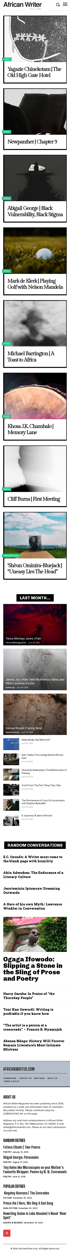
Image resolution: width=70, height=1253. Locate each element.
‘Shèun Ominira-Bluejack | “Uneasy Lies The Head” (34, 568)
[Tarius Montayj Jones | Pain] (35, 624)
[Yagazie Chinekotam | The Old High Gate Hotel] (35, 39)
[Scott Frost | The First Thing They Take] (11, 790)
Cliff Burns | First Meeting (33, 499)
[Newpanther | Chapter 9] (35, 112)
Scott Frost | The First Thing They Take (41, 785)
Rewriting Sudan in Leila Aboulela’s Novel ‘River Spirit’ (34, 1215)
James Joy (10, 687)
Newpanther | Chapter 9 (32, 142)
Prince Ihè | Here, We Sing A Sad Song (28, 1203)
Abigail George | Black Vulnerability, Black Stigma (35, 211)
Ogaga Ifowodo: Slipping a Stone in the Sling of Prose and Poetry (32, 968)
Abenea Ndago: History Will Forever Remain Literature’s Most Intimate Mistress (33, 1045)
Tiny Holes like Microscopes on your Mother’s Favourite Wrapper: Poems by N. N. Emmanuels (35, 1169)
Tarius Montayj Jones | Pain (23, 638)
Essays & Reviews (11, 555)
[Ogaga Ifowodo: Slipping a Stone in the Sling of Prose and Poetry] (35, 934)
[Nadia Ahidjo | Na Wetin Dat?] (11, 744)
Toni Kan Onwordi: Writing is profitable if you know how (28, 1011)
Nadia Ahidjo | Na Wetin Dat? (36, 740)
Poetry (6, 132)
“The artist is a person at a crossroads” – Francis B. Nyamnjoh (32, 1027)
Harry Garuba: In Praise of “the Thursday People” (29, 995)
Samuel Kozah (12, 732)
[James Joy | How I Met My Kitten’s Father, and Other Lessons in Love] (35, 669)
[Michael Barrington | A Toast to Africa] (35, 324)
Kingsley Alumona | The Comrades (26, 1193)
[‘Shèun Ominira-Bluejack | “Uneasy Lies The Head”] (35, 535)
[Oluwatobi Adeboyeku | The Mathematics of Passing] (11, 774)
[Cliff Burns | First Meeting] (35, 469)
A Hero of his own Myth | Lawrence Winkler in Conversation (32, 906)
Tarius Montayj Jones (16, 642)
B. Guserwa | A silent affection (37, 815)
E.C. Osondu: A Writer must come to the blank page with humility (32, 859)
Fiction (7, 59)
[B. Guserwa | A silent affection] (11, 820)
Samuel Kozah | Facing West (24, 728)
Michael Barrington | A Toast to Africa (30, 357)
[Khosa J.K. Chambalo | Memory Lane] (35, 396)
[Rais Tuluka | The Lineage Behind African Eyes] (11, 759)
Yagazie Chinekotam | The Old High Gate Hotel (34, 72)
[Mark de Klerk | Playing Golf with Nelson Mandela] (35, 251)
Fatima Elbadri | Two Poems (21, 1147)
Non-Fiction (10, 1208)
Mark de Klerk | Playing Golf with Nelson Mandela (35, 284)
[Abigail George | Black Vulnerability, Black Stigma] (35, 178)
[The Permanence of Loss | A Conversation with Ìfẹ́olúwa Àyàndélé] (11, 805)
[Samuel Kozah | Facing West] (35, 714)
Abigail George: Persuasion (21, 1157)
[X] (6, 1233)
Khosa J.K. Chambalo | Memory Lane (30, 429)
